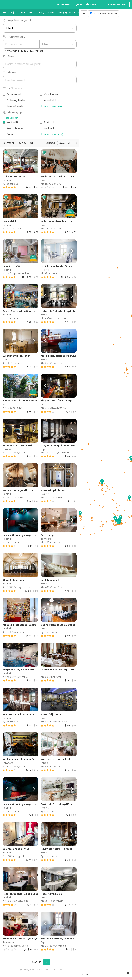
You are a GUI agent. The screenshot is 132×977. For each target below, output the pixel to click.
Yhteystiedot (30, 969)
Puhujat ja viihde (66, 12)
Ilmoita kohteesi (117, 4)
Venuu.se (58, 969)
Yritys (19, 969)
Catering (39, 12)
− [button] (84, 19)
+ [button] (84, 13)
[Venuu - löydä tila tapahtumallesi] (8, 4)
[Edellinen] (7, 161)
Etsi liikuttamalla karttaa (105, 13)
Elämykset (26, 12)
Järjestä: (50, 142)
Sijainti (11, 56)
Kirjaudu (78, 4)
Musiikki (51, 12)
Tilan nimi (13, 72)
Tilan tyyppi (15, 112)
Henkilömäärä (16, 37)
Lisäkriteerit (15, 88)
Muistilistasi (64, 4)
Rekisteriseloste (44, 969)
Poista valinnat (10, 117)
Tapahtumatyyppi (19, 20)
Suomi (93, 4)
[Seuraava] (33, 161)
